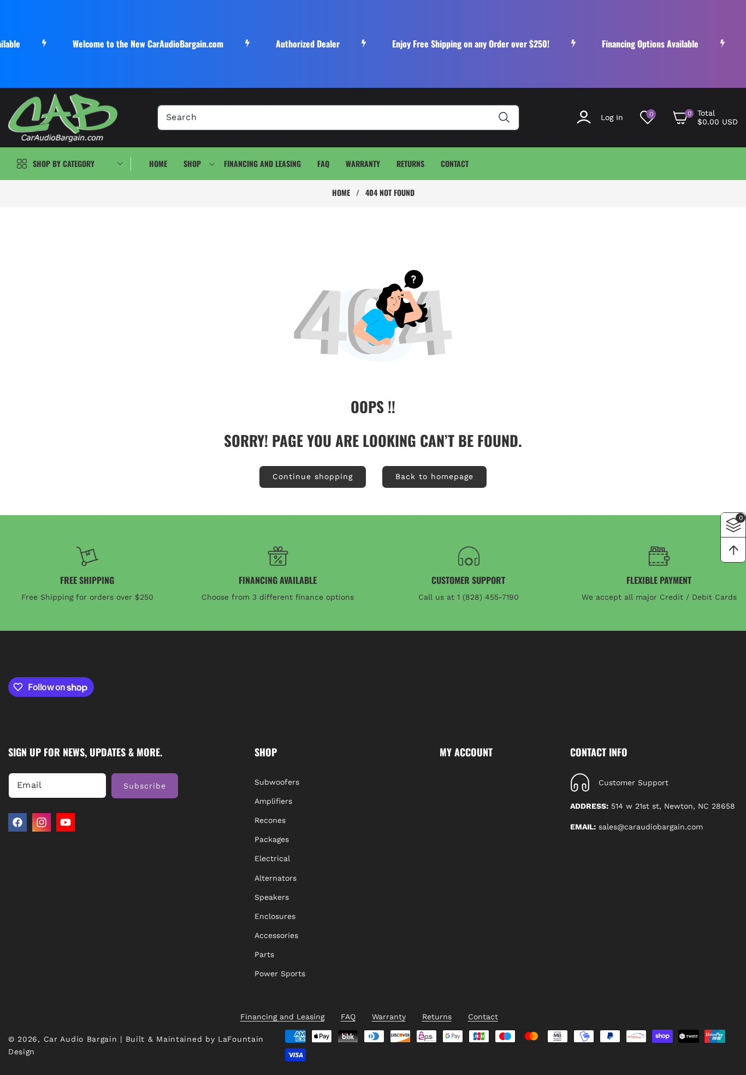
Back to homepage (434, 476)
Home (341, 193)
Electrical (272, 858)
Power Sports (279, 973)
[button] (705, 117)
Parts (264, 954)
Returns (437, 1016)
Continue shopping (313, 476)
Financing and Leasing (282, 1016)
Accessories (276, 935)
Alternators (275, 878)
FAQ (348, 1016)
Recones (270, 820)
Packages (271, 839)
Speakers (271, 897)
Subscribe (144, 785)
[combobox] (338, 117)
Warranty (389, 1016)
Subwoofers (276, 782)
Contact (483, 1016)
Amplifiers (273, 801)
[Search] (504, 117)
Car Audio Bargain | (83, 1039)
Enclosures (274, 916)
